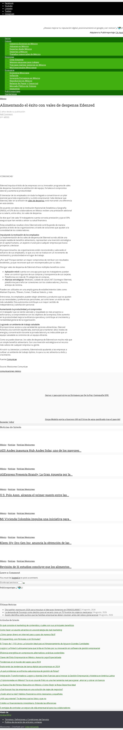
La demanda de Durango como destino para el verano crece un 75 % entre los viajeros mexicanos (48, 612)
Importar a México (18, 51)
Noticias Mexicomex (26, 444)
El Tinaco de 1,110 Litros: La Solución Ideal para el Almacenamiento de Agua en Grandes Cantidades (44, 643)
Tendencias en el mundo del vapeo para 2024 (20, 662)
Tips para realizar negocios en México (28, 65)
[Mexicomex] (16, 21)
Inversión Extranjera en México (25, 78)
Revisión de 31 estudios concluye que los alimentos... (35, 567)
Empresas (9, 57)
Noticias (11, 444)
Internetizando (32, 726)
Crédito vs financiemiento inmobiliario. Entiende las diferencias (28, 703)
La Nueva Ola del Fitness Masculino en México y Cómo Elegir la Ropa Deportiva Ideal (38, 685)
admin (6, 117)
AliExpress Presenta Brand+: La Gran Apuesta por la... (36, 474)
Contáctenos (11, 94)
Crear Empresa (16, 59)
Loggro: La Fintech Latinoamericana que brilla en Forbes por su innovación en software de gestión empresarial (50, 648)
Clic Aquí (119, 32)
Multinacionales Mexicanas (23, 67)
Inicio (7, 38)
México (3, 98)
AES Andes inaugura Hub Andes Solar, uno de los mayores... (40, 450)
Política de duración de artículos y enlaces (23, 722)
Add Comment (6, 114)
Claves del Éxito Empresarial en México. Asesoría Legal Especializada (30, 657)
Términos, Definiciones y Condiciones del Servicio (27, 719)
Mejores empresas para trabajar (24, 62)
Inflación (14, 75)
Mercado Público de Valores (23, 86)
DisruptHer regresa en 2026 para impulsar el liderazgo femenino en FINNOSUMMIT (43, 609)
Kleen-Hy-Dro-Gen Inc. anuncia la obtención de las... (35, 543)
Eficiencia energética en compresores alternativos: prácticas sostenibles (32, 652)
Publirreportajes (12, 91)
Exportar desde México (21, 49)
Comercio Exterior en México (24, 43)
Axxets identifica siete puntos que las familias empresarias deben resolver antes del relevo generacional (51, 615)
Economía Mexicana (19, 73)
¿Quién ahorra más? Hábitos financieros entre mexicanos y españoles (31, 694)
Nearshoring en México (21, 80)
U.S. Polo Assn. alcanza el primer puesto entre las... (34, 495)
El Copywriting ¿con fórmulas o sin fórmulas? (20, 639)
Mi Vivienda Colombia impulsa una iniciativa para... (35, 519)
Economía (9, 70)
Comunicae (12, 359)
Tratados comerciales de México (25, 54)
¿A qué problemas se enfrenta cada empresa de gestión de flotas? (29, 671)
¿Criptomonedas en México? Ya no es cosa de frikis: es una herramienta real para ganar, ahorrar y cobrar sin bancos (52, 680)
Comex (8, 41)
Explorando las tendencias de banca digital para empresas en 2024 (30, 666)
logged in (16, 577)
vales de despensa (36, 200)
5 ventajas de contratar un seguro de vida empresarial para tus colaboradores (35, 707)
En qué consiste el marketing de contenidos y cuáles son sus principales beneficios (37, 625)
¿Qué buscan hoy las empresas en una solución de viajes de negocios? (31, 689)
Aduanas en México (19, 46)
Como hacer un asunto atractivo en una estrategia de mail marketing (31, 630)
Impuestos (15, 88)
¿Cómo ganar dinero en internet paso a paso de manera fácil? (27, 634)
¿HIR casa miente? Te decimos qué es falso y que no (23, 698)
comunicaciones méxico (10, 371)
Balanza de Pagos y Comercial (24, 83)
